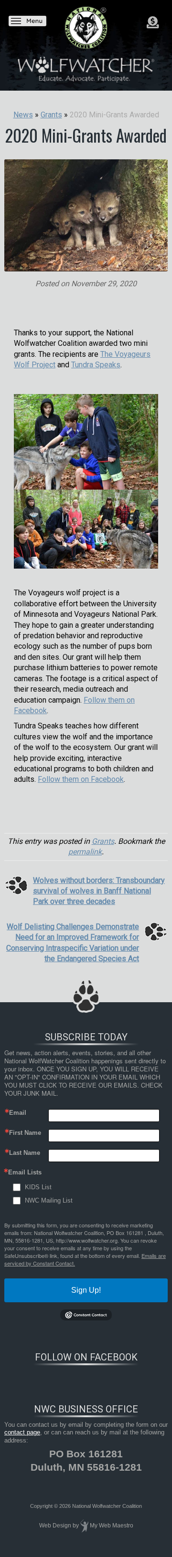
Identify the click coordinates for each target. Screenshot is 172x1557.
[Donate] (153, 22)
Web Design (55, 1525)
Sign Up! (86, 1290)
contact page (22, 1432)
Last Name (24, 1152)
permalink (85, 851)
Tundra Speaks (95, 364)
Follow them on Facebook (81, 779)
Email (17, 1112)
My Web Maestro (111, 1525)
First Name (25, 1132)
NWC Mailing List (49, 1200)
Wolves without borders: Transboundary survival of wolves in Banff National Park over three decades (99, 891)
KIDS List (38, 1187)
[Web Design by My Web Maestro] (84, 1525)
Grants (103, 841)
